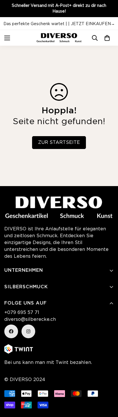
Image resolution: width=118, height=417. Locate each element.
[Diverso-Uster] (59, 38)
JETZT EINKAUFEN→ (93, 24)
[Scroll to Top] (51, 386)
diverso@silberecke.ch (30, 319)
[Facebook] (11, 331)
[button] (107, 38)
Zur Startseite (59, 142)
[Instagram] (28, 331)
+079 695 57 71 (21, 313)
